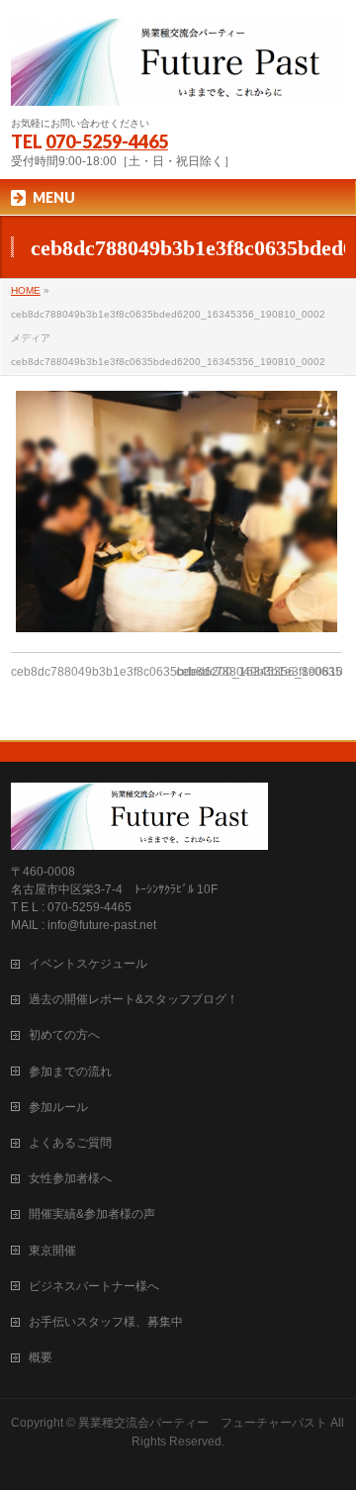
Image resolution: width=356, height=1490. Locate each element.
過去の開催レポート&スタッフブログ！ (133, 999)
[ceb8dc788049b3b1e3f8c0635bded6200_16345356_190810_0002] (176, 511)
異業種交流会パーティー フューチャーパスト (202, 1423)
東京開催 (52, 1250)
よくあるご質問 (70, 1143)
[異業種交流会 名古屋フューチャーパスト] (178, 83)
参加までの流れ (70, 1071)
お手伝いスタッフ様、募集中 (106, 1322)
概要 (40, 1357)
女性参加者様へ (70, 1178)
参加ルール (58, 1107)
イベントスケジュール (88, 964)
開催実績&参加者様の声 (92, 1214)
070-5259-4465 (106, 141)
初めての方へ (64, 1035)
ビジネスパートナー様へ (94, 1286)
